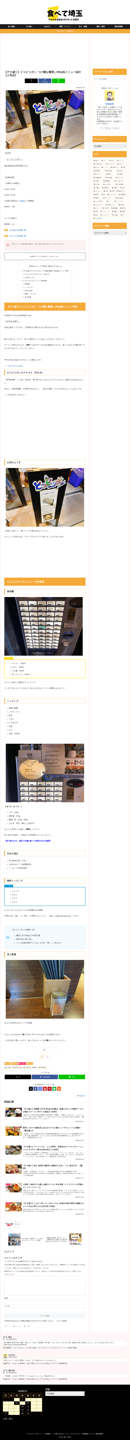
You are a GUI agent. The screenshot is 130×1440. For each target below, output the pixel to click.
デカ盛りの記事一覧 (18, 230)
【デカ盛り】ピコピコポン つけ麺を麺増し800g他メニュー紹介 (46, 271)
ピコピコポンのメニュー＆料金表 (35, 281)
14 (11, 1406)
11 (34, 1403)
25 (34, 1410)
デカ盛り (22, 1063)
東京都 (16, 1067)
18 (34, 1406)
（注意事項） (48, 1434)
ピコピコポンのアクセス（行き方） (38, 274)
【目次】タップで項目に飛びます (42, 266)
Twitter (22, 201)
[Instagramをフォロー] (40, 1089)
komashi (110, 104)
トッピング (29, 287)
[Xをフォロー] (31, 1089)
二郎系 (15, 1063)
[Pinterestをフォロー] (50, 1089)
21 (11, 1410)
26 (39, 1410)
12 (39, 1403)
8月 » (11, 1419)
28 (11, 1413)
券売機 (27, 284)
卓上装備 (28, 297)
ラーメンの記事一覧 (18, 236)
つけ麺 (8, 1063)
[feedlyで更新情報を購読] (54, 1089)
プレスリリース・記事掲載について (82, 1434)
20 (6, 1410)
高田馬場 (43, 1067)
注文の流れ (29, 290)
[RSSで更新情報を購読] (59, 1089)
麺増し (36, 1067)
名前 (6, 1298)
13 (6, 1406)
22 (17, 1410)
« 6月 (5, 1419)
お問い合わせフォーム (61, 1434)
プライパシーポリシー (34, 1434)
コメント (9, 1274)
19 (39, 1406)
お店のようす (29, 277)
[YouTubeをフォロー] (45, 1089)
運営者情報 (99, 1434)
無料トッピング (30, 294)
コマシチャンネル (15, 366)
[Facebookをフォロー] (36, 1089)
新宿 (29, 1067)
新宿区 (30, 1063)
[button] (124, 79)
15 (17, 1406)
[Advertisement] (45, 53)
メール (7, 1306)
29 (17, 1413)
